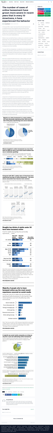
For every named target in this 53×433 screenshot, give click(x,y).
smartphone (40, 45)
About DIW (22, 1)
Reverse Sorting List (38, 427)
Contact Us (35, 426)
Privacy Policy (24, 426)
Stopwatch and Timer (31, 428)
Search (43, 24)
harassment (15, 391)
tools (39, 47)
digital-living (10, 391)
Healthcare (48, 22)
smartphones (46, 45)
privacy (48, 41)
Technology (22, 391)
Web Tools (16, 1)
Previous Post (4, 422)
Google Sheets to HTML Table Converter (8, 431)
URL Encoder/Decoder (29, 427)
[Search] (51, 2)
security (46, 43)
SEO (39, 24)
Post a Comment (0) (18, 418)
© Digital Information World (6, 426)
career (48, 30)
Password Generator (11, 427)
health (39, 39)
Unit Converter (14, 428)
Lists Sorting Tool (46, 427)
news (18, 391)
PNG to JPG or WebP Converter (7, 430)
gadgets (47, 37)
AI (38, 22)
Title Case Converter (20, 427)
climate (43, 32)
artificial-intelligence (41, 30)
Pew (3, 58)
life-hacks (43, 41)
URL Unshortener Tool (44, 430)
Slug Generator (4, 427)
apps (44, 28)
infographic (44, 39)
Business (42, 22)
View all (32, 409)
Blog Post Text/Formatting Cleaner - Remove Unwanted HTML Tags (26, 430)
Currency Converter (21, 428)
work (42, 47)
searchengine (40, 43)
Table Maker (47, 428)
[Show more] (23, 395)
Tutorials (39, 28)
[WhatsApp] (19, 395)
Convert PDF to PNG (40, 428)
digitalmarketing (41, 37)
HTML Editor (47, 426)
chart (6, 391)
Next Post (32, 422)
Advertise (11, 1)
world (46, 47)
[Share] (33, 24)
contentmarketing (41, 34)
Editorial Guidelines (30, 1)
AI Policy (29, 426)
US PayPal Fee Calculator (5, 428)
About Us (19, 426)
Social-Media (40, 26)
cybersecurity (40, 35)
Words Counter (41, 426)
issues (39, 41)
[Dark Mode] (49, 2)
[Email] (21, 395)
